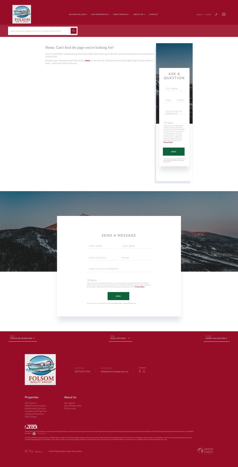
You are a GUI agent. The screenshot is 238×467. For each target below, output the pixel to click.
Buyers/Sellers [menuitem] (77, 14)
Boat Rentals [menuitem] (121, 14)
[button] (74, 31)
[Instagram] (144, 371)
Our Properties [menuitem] (99, 14)
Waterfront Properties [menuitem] (35, 405)
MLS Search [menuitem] (30, 403)
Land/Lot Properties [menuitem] (34, 413)
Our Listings (118, 338)
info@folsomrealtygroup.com (114, 371)
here (87, 60)
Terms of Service (128, 303)
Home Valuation (215, 338)
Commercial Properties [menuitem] (36, 411)
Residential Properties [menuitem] (35, 408)
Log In (208, 14)
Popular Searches (21, 338)
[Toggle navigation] (224, 14)
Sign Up (199, 14)
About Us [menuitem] (138, 14)
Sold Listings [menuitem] (31, 416)
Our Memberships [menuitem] (73, 405)
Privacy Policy (168, 142)
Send (173, 152)
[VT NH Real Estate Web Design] (205, 451)
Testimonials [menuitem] (70, 408)
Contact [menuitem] (153, 14)
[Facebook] (140, 371)
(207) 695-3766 (82, 371)
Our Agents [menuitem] (69, 403)
